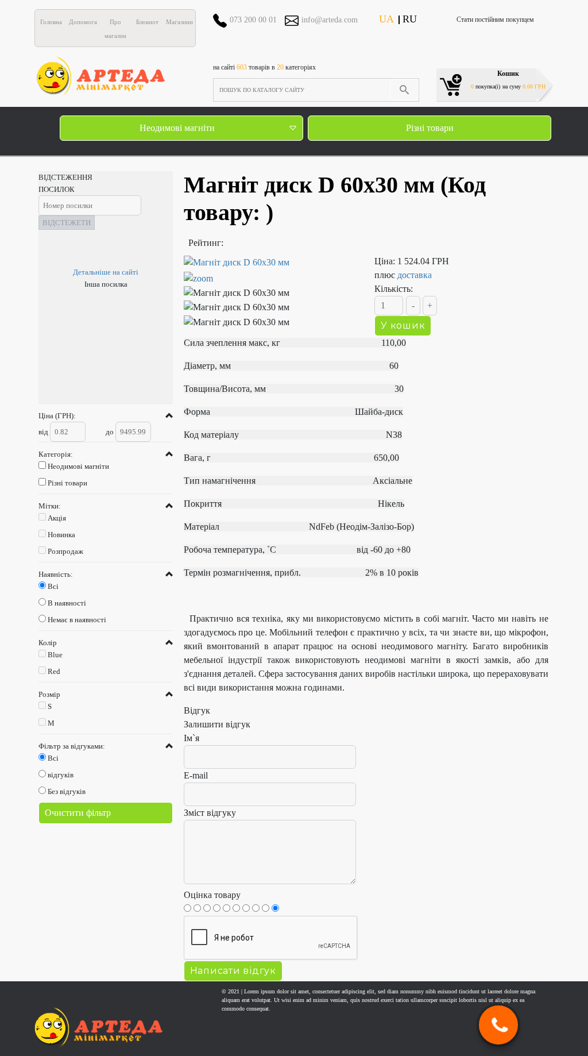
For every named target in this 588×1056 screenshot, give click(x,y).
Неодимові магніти (177, 128)
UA (386, 19)
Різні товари (430, 128)
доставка (414, 275)
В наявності (67, 603)
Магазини (179, 21)
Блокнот (147, 21)
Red (54, 671)
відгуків (61, 774)
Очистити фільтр (78, 813)
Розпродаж (65, 551)
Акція (57, 518)
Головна (51, 21)
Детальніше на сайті (105, 272)
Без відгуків (67, 791)
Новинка (61, 534)
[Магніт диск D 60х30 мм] (271, 270)
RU (410, 19)
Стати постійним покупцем (495, 20)
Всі (53, 586)
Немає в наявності (77, 619)
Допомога (83, 21)
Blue (55, 654)
